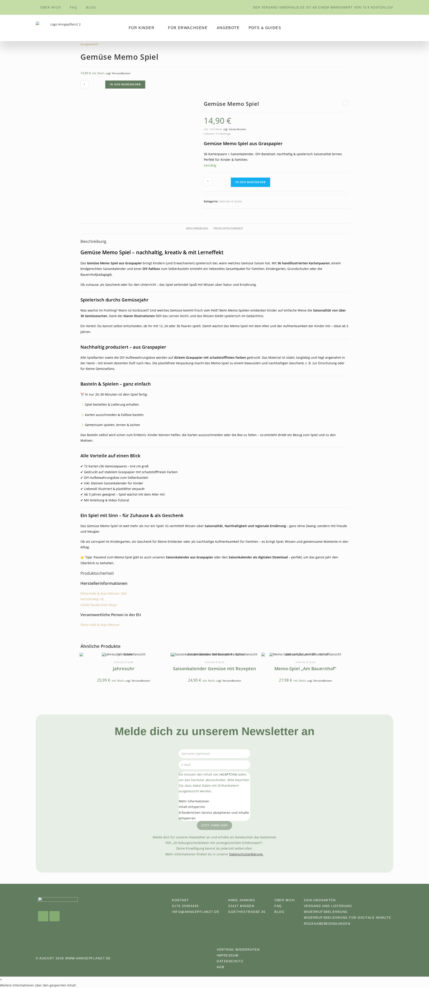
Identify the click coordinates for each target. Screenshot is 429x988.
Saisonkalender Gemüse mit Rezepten (214, 669)
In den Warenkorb (125, 84)
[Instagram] (43, 916)
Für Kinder (142, 28)
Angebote (228, 28)
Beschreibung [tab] (197, 228)
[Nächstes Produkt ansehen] (345, 103)
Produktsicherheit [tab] (228, 228)
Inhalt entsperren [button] (192, 807)
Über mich (50, 7)
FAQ (73, 7)
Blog (91, 7)
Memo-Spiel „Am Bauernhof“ (305, 669)
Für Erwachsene (188, 28)
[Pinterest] (54, 916)
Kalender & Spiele (230, 201)
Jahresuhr (124, 669)
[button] (38, 985)
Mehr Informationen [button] (194, 801)
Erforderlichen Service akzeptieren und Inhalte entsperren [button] (214, 815)
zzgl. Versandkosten (118, 73)
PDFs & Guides (265, 28)
